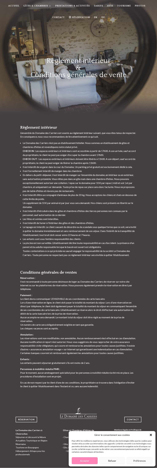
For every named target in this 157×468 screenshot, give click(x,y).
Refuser (112, 460)
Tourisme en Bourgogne (27, 447)
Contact (58, 17)
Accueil (13, 6)
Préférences (139, 460)
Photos (140, 6)
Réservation (26, 419)
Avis (110, 6)
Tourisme (124, 6)
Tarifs (98, 6)
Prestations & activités (72, 6)
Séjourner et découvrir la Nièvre (31, 437)
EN (95, 17)
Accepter (84, 460)
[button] (150, 434)
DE (103, 17)
